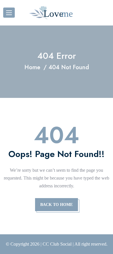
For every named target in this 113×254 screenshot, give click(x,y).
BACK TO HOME (56, 204)
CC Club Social (57, 244)
